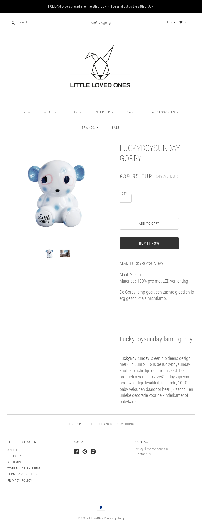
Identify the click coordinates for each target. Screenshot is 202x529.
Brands (89, 127)
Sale (116, 127)
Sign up (106, 23)
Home (71, 424)
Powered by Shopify (114, 518)
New (27, 112)
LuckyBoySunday (134, 358)
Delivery (14, 456)
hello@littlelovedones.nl (151, 449)
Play (74, 112)
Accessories (164, 112)
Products (86, 424)
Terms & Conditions (23, 474)
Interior (103, 112)
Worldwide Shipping (23, 468)
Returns (14, 462)
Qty (124, 193)
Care (132, 112)
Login (94, 23)
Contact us (143, 454)
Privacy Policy (19, 480)
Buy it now (149, 243)
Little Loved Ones (94, 518)
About (12, 450)
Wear (49, 112)
